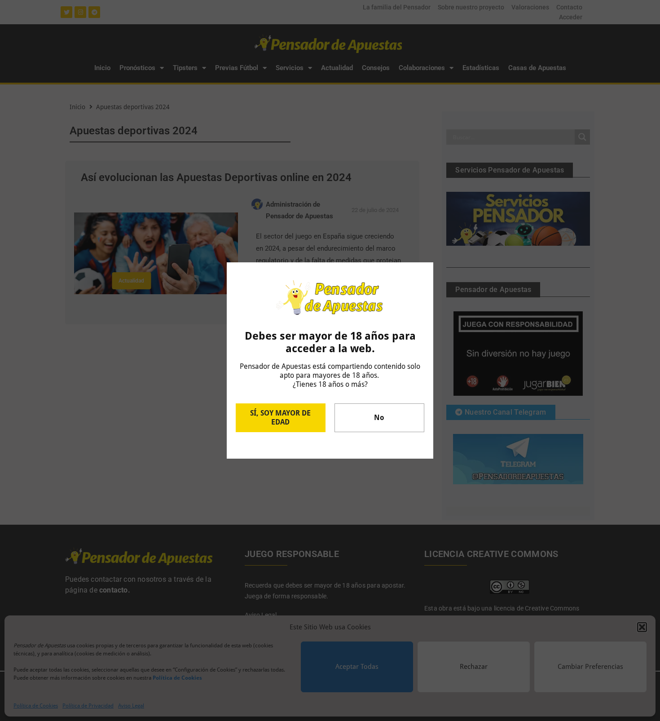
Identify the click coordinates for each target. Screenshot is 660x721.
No (379, 417)
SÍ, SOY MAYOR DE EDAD (280, 417)
